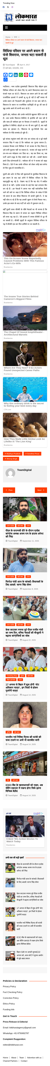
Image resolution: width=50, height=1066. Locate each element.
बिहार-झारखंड (11, 680)
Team (21, 1058)
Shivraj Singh (12, 459)
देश (8, 780)
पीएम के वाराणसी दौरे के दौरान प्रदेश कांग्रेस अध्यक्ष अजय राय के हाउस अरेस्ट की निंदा (24, 533)
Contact (24, 1061)
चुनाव (22, 676)
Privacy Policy (9, 986)
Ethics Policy (9, 1004)
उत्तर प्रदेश (10, 526)
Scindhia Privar (33, 454)
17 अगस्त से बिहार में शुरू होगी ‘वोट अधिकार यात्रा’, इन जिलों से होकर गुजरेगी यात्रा (22, 687)
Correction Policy (11, 998)
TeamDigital (10, 65)
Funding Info (8, 1009)
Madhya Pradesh (13, 454)
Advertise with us (34, 1058)
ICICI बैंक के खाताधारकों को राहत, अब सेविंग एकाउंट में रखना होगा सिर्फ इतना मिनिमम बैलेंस (24, 788)
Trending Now (8, 3)
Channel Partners (10, 1061)
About (13, 1058)
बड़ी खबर (8, 68)
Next (39, 490)
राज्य (21, 68)
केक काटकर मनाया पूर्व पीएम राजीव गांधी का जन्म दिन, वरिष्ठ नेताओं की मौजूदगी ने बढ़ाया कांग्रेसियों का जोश (24, 632)
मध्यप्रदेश (16, 68)
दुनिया (8, 732)
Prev (11, 490)
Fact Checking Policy (12, 992)
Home (5, 1058)
